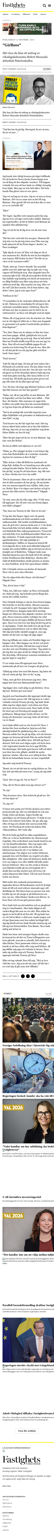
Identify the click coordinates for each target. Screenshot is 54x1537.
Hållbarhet (26, 14)
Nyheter (6, 14)
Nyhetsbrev (7, 1503)
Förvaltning (16, 14)
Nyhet (47, 69)
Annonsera (7, 1507)
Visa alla (48, 994)
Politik (35, 14)
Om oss (6, 1499)
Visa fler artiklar (27, 1431)
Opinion (43, 14)
